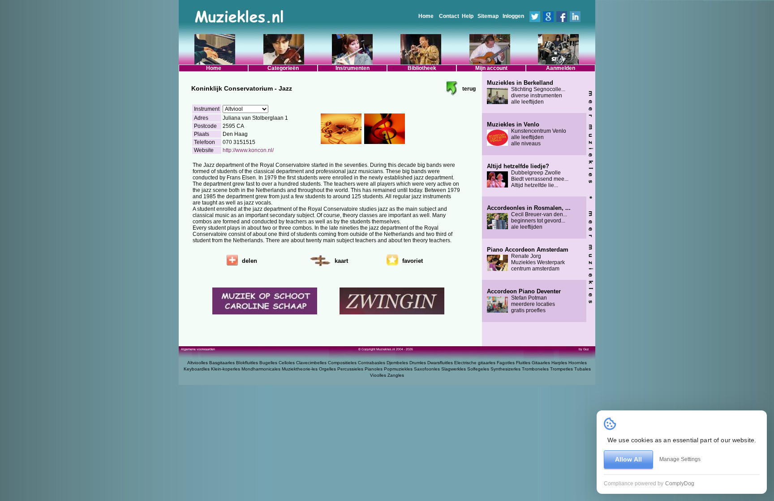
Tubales (582, 368)
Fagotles (506, 362)
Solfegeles (478, 368)
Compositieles (342, 362)
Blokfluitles (247, 362)
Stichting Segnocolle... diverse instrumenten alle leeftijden (526, 92)
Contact (449, 16)
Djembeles (397, 362)
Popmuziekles (398, 368)
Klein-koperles (225, 368)
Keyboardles (197, 368)
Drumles (417, 362)
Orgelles (327, 368)
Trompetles (561, 368)
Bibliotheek (422, 68)
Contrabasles (371, 362)
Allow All (628, 459)
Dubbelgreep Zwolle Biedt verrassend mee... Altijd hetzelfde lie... (527, 175)
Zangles (395, 375)
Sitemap (488, 16)
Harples (559, 362)
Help (467, 16)
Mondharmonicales (260, 368)
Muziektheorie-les (300, 368)
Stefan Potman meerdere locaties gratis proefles (524, 301)
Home (426, 16)
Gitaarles (541, 362)
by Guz (584, 349)
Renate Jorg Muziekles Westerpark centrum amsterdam (527, 259)
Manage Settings (680, 459)
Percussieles (350, 368)
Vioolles (378, 375)
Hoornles (577, 362)
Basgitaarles (222, 362)
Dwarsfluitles (440, 362)
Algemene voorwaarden (198, 349)
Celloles (287, 362)
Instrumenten (352, 68)
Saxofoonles (427, 368)
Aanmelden (560, 68)
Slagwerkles (453, 368)
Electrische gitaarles (474, 362)
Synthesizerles (505, 368)
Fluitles (523, 362)
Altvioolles (197, 362)
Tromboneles (535, 368)
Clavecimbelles (311, 362)
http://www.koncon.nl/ (248, 150)
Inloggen (513, 16)
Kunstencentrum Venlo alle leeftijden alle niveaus (526, 134)
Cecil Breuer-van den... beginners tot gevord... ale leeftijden (529, 217)
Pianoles (374, 368)
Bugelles (268, 362)
